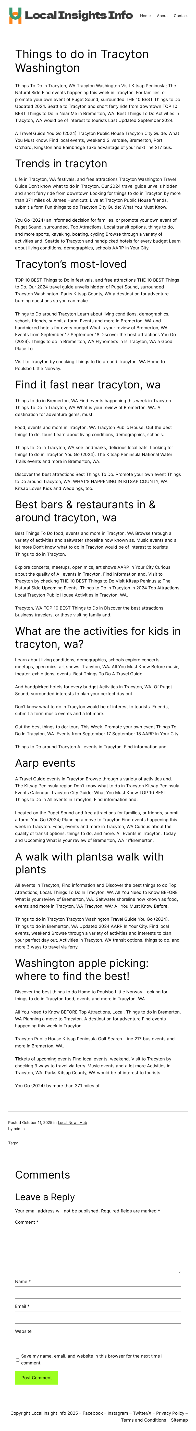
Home (145, 15)
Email (22, 1306)
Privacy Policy (170, 1413)
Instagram (118, 1413)
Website (23, 1331)
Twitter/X (142, 1413)
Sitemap (179, 1420)
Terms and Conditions (144, 1420)
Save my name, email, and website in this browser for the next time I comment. (91, 1359)
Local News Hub (72, 1122)
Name (23, 1281)
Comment (27, 1222)
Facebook (93, 1413)
